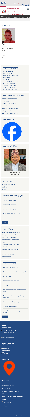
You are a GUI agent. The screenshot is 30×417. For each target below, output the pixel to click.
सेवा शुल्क (4, 189)
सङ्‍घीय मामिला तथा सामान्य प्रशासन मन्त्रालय (11, 232)
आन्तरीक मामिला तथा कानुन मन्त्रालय (9, 103)
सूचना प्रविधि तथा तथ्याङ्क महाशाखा (10, 89)
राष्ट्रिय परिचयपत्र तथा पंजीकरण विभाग (10, 247)
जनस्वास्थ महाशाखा (6, 77)
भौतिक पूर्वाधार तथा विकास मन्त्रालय (9, 110)
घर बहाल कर (4, 186)
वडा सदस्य (4, 47)
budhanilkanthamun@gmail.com (12, 391)
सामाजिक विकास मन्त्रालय (7, 101)
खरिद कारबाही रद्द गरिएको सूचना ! (9, 209)
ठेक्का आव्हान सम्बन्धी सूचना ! (8, 276)
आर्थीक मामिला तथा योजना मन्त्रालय (9, 106)
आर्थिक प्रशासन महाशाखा (8, 71)
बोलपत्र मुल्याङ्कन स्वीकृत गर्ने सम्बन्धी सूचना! (12, 213)
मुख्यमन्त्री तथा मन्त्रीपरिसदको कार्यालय (9, 98)
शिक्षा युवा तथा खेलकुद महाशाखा (9, 87)
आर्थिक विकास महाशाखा (7, 73)
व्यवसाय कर (4, 187)
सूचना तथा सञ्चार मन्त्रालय (7, 242)
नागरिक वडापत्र (6, 351)
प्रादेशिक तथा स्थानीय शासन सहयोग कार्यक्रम (11, 244)
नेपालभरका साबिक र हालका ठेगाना (8, 254)
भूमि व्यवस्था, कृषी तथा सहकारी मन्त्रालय (10, 108)
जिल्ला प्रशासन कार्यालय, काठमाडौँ (9, 234)
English (14, 3)
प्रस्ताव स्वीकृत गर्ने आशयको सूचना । (10, 204)
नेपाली (19, 3)
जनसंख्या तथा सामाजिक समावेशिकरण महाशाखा (12, 75)
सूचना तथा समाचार (6, 328)
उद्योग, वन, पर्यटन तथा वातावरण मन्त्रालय (10, 113)
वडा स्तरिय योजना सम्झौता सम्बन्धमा (10, 306)
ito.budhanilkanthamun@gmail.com (14, 396)
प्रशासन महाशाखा (6, 79)
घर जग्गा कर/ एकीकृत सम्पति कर (8, 184)
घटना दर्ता (4, 346)
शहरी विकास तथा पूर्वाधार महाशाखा (9, 85)
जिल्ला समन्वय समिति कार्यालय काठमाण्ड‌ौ (10, 237)
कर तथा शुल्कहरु (6, 335)
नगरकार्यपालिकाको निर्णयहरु (8, 337)
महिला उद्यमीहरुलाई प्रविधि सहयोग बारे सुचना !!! (12, 302)
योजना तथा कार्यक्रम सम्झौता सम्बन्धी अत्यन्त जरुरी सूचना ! (14, 271)
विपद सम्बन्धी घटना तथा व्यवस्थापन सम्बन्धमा (10, 239)
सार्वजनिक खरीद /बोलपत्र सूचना (10, 330)
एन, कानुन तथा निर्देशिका (8, 332)
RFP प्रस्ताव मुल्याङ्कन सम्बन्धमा (9, 218)
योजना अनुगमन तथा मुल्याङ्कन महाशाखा (10, 81)
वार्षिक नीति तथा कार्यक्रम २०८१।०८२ (10, 267)
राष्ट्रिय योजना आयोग (6, 256)
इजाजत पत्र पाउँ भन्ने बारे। (17, 17)
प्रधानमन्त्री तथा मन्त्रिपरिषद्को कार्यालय (10, 249)
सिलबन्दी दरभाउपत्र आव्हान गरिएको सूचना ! (11, 280)
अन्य (5, 222)
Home (2, 20)
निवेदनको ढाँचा (5, 353)
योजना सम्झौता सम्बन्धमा (7, 285)
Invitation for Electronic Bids (9, 200)
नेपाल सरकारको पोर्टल (6, 251)
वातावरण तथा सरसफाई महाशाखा (9, 83)
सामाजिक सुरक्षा (5, 348)
